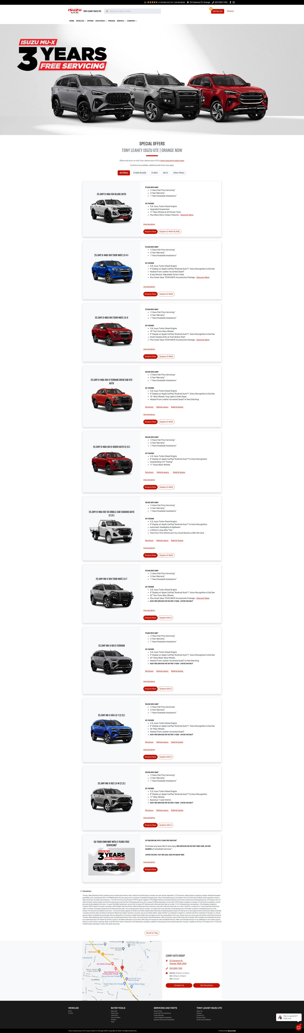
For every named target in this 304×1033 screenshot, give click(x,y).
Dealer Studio (232, 1031)
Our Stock (100, 21)
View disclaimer (149, 224)
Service (120, 21)
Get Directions (206, 985)
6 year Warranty (159, 1015)
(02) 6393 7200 (221, 2)
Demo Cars (114, 1013)
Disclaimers (87, 891)
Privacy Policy (201, 1017)
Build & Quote (177, 407)
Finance (230, 11)
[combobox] (132, 11)
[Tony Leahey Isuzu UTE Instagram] (234, 2)
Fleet (112, 1022)
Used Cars (114, 1015)
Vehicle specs (162, 407)
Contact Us (179, 985)
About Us (199, 1011)
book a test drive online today (172, 160)
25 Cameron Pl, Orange (200, 2)
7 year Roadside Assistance (163, 1017)
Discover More (186, 215)
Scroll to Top (152, 933)
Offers (90, 21)
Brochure (149, 407)
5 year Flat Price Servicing (162, 1013)
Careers (199, 1013)
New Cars (114, 1011)
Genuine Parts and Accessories (164, 1020)
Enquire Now (150, 231)
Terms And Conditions (204, 1020)
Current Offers (115, 1017)
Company (131, 21)
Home (71, 21)
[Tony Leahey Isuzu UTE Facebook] (231, 2)
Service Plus (158, 1011)
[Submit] (107, 11)
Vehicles (80, 21)
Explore (170, 231)
